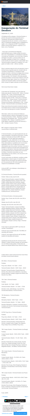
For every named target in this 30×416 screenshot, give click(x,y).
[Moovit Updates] (15, 2)
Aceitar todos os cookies (20, 413)
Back (4, 6)
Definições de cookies (7, 413)
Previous (5, 396)
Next (26, 396)
